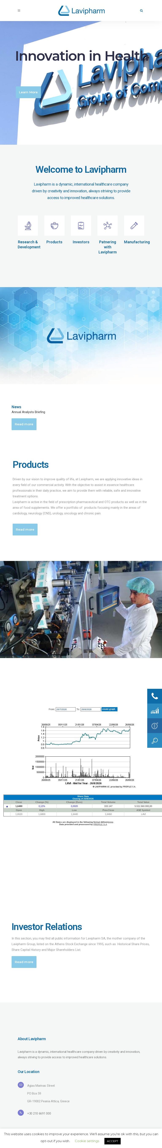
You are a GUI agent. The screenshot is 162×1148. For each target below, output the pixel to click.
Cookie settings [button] (87, 1141)
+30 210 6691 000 (39, 1113)
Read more (24, 424)
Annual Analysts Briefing (28, 412)
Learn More (28, 92)
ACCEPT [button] (112, 1141)
